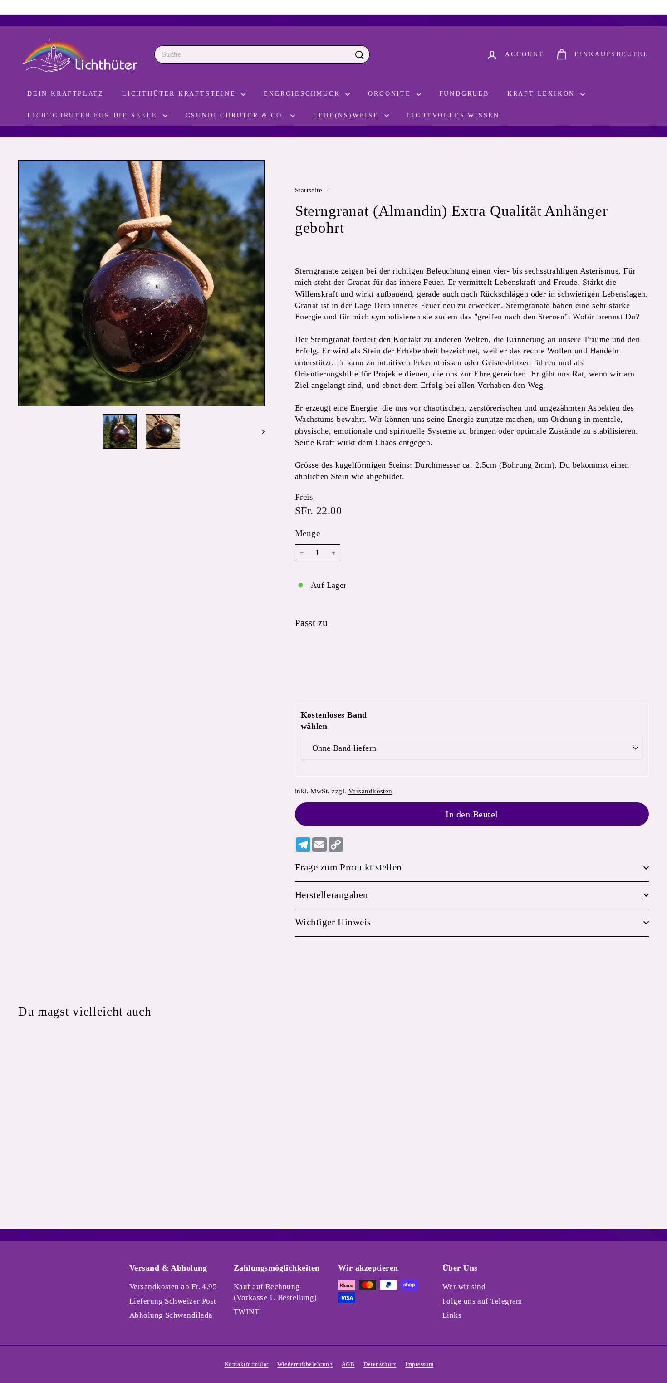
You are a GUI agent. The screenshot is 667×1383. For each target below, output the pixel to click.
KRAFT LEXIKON (542, 93)
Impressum (419, 1364)
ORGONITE (391, 93)
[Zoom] (141, 283)
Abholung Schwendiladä (170, 1315)
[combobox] (262, 54)
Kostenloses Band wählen (334, 720)
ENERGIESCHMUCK (303, 93)
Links (451, 1315)
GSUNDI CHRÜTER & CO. (237, 115)
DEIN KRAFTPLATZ (65, 93)
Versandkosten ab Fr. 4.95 (173, 1286)
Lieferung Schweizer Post (172, 1301)
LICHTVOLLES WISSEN (453, 115)
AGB (348, 1364)
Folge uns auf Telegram (482, 1301)
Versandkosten (370, 791)
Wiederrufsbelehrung (305, 1364)
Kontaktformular (247, 1364)
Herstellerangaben (331, 894)
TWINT (246, 1311)
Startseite (309, 190)
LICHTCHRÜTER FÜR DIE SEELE (94, 115)
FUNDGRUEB (464, 93)
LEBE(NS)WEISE (347, 115)
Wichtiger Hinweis (333, 922)
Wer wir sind (464, 1286)
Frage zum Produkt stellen (348, 867)
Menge (307, 533)
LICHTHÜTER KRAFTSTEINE (180, 93)
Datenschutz (379, 1364)
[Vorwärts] (259, 431)
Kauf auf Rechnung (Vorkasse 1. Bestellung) (275, 1292)
